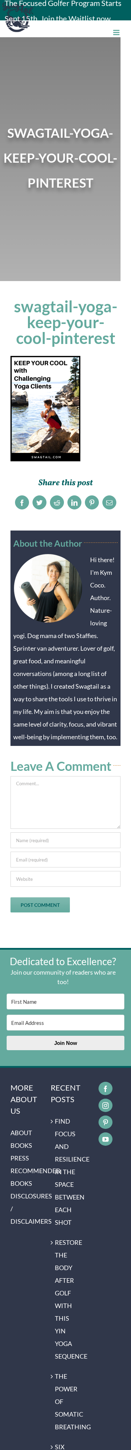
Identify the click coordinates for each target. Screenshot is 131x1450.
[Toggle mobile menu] (117, 32)
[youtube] (105, 1139)
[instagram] (105, 1105)
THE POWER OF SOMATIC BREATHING (66, 1401)
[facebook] (105, 1088)
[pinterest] (105, 1122)
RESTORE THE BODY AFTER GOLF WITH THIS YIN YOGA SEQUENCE (66, 1299)
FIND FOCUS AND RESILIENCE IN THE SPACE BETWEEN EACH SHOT (66, 1171)
